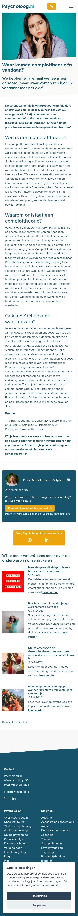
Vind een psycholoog (17, 826)
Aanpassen (39, 905)
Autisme (46, 817)
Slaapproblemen (51, 843)
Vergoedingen (13, 848)
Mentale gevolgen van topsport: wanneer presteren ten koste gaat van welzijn (50, 689)
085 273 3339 (19, 501)
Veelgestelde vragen (17, 830)
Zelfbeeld (47, 835)
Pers (6, 861)
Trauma (45, 839)
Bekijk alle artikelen (14, 722)
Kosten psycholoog (16, 843)
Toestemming (39, 895)
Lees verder (50, 592)
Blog (7, 856)
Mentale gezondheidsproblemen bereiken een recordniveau (49, 569)
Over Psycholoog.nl (16, 817)
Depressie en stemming (56, 830)
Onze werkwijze (14, 822)
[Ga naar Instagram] (30, 540)
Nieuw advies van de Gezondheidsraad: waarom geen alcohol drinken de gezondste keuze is (51, 653)
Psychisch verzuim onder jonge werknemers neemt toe (48, 605)
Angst (45, 826)
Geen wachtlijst (14, 839)
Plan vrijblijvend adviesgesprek (28, 508)
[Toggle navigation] (71, 6)
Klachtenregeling (15, 852)
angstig (54, 161)
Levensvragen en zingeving (52, 850)
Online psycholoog (16, 835)
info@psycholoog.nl (16, 792)
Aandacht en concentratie (57, 822)
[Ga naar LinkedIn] (47, 540)
